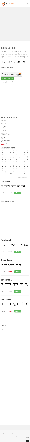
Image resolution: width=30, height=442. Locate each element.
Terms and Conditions (22, 436)
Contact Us (27, 437)
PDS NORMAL (6, 300)
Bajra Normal (6, 181)
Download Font (8, 78)
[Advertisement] (15, 23)
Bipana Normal (6, 260)
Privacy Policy (14, 436)
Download (18, 192)
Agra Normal (6, 240)
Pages (28, 436)
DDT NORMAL (6, 280)
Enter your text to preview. (8, 67)
